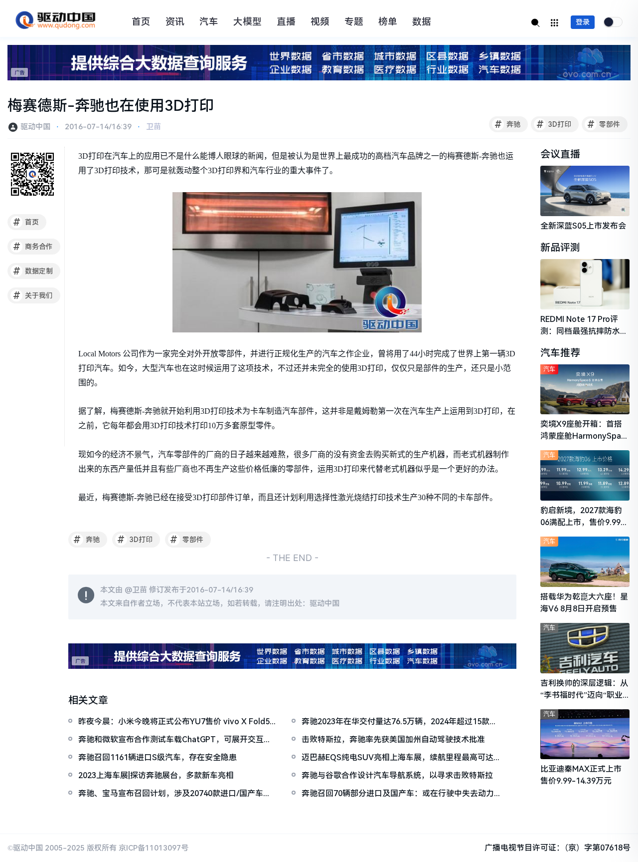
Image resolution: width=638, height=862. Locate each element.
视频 (320, 21)
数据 (421, 21)
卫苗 (153, 126)
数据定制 (33, 271)
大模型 (247, 21)
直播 (286, 21)
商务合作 (33, 247)
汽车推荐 (560, 353)
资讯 (174, 21)
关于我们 (33, 295)
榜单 (387, 21)
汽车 (208, 21)
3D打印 (554, 124)
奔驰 (507, 124)
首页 (141, 21)
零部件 (604, 124)
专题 (353, 21)
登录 (583, 22)
